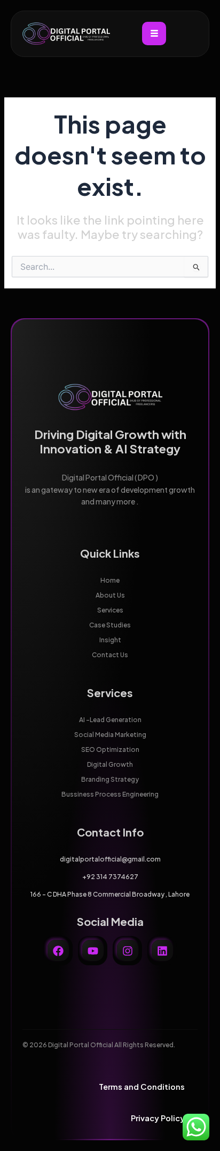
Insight (110, 640)
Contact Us (110, 655)
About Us (110, 595)
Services (110, 610)
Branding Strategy (110, 779)
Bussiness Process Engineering (110, 794)
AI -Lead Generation (110, 720)
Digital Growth (110, 764)
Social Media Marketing (110, 735)
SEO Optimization (110, 749)
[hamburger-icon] (154, 33)
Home (110, 580)
